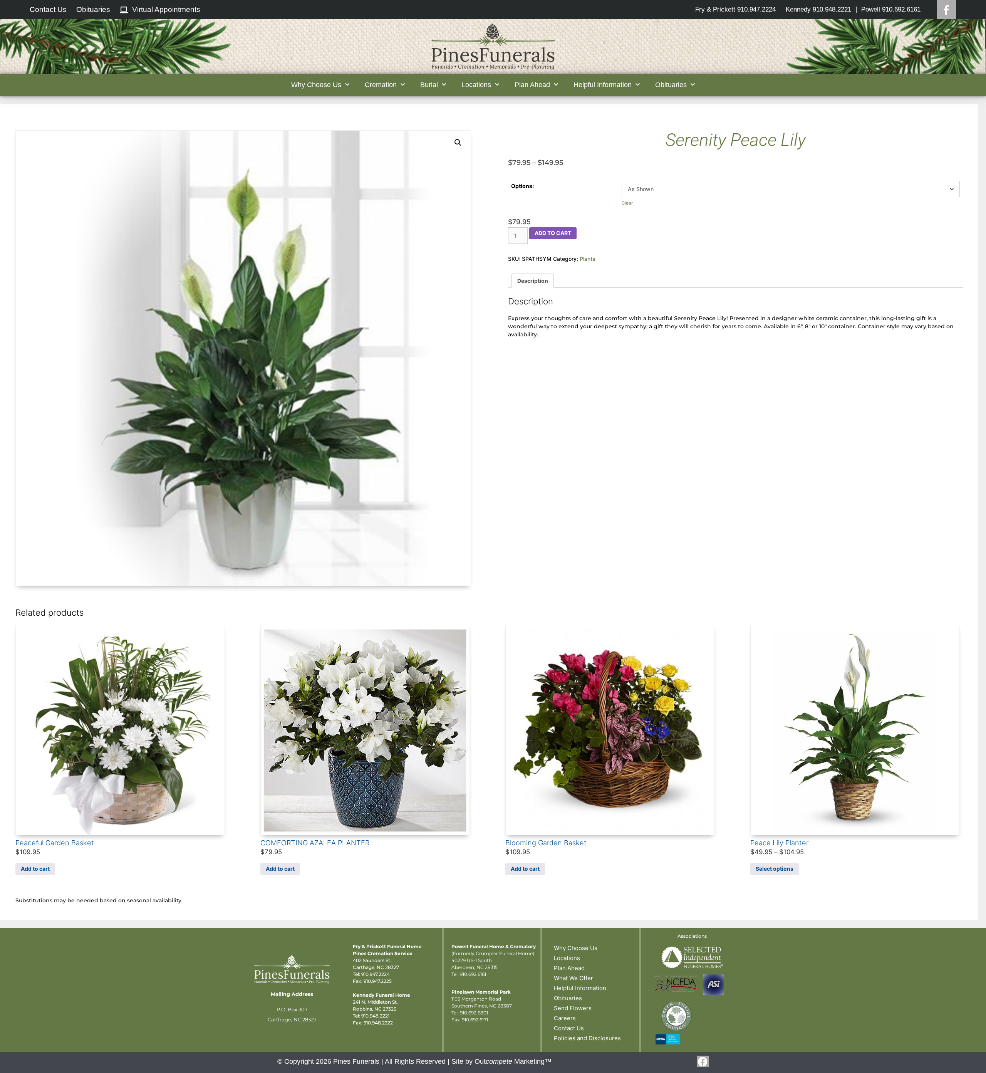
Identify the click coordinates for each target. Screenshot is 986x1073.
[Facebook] (946, 9)
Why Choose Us (575, 948)
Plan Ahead (569, 968)
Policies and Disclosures (587, 1038)
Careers (565, 1018)
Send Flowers (573, 1008)
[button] (458, 142)
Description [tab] (532, 280)
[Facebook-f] (703, 1061)
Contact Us (569, 1028)
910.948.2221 (375, 1016)
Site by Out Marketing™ (501, 1061)
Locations (567, 958)
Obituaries (568, 998)
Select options (774, 868)
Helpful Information (580, 988)
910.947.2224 (375, 974)
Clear (627, 203)
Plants (587, 258)
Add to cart (553, 233)
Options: (522, 186)
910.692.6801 (474, 1013)
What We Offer (573, 978)
